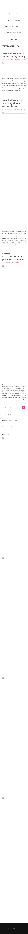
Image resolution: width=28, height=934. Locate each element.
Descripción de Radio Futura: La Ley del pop (13, 55)
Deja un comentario (21, 59)
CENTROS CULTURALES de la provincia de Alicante (13, 256)
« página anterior (7, 408)
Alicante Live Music (14, 5)
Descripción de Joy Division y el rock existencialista (12, 103)
